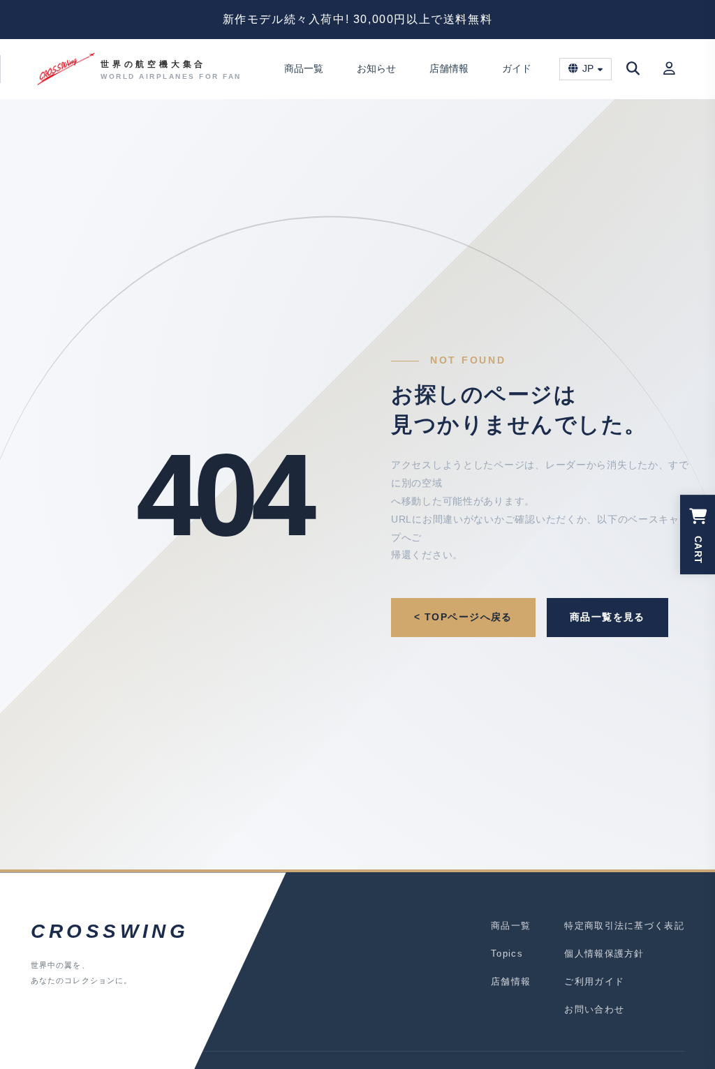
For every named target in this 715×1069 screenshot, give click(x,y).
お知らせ (376, 68)
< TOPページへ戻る (463, 616)
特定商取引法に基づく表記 (624, 925)
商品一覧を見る (607, 616)
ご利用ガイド (594, 981)
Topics (507, 953)
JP (588, 68)
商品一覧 (303, 68)
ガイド (516, 68)
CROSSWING (110, 931)
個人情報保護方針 (604, 953)
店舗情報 (449, 68)
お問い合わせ (594, 1009)
